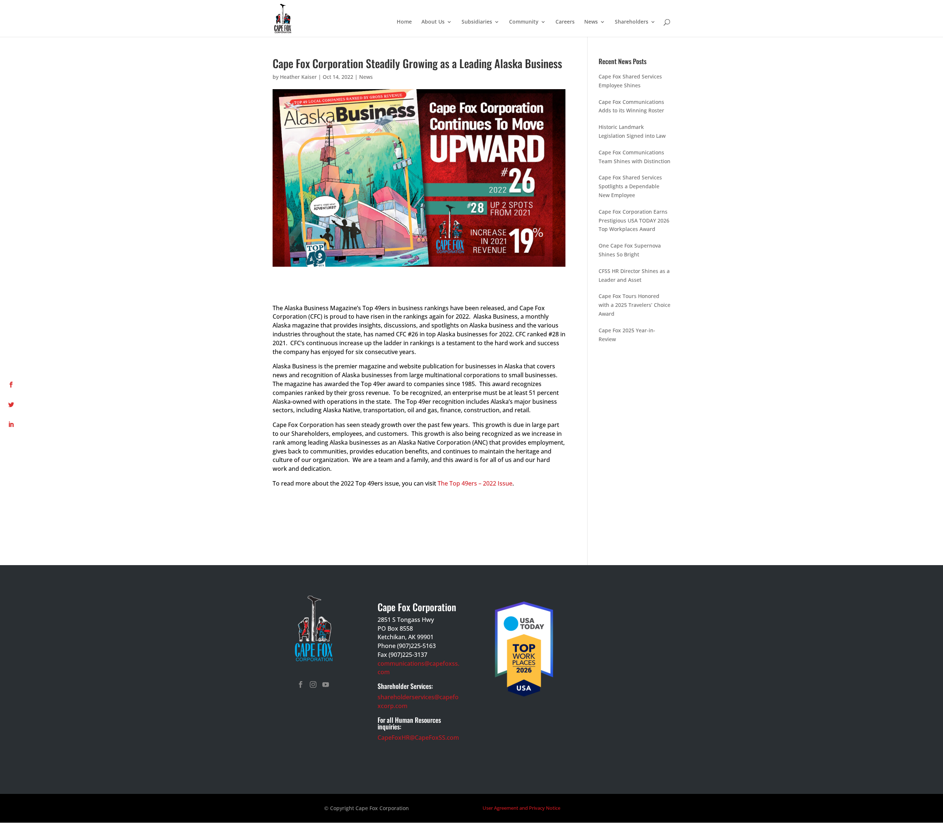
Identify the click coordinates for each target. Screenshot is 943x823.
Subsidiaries (477, 22)
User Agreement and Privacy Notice (521, 808)
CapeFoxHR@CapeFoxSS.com (418, 737)
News (591, 22)
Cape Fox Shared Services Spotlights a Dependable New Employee (630, 186)
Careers (565, 22)
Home (404, 22)
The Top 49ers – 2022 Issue (475, 483)
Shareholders (631, 22)
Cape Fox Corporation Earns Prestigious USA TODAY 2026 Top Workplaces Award (634, 220)
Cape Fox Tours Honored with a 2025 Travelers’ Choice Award (634, 305)
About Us (433, 22)
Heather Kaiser (298, 76)
